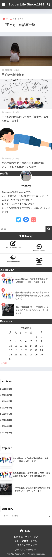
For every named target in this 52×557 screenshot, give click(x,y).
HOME (27, 531)
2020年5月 (7, 414)
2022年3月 (7, 389)
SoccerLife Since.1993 (26, 4)
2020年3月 (7, 426)
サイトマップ (31, 537)
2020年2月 (7, 433)
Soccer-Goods (39, 251)
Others (39, 265)
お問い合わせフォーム (26, 541)
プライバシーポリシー (26, 545)
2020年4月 (7, 420)
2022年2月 (7, 395)
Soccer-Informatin (13, 248)
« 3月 (4, 363)
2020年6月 (7, 408)
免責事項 (18, 537)
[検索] (48, 229)
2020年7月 (7, 401)
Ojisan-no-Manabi (13, 261)
